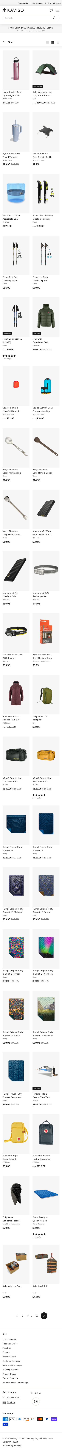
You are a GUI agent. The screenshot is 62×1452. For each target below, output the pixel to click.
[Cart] (50, 10)
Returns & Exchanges (13, 1365)
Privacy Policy (9, 1374)
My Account (38, 3)
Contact (6, 1352)
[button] (16, 356)
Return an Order (10, 1344)
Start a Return (54, 3)
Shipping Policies (11, 1369)
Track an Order (9, 1339)
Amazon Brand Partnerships (15, 1383)
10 (37, 1316)
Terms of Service (10, 1378)
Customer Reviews (11, 1361)
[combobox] (31, 18)
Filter (10, 42)
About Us (7, 1348)
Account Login (9, 1357)
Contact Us (23, 3)
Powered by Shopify (12, 1445)
